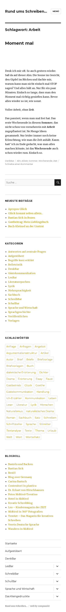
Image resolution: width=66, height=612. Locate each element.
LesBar (12, 277)
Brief (20, 359)
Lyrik (11, 286)
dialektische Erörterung (21, 372)
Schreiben (50, 417)
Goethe (40, 385)
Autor (10, 359)
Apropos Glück (17, 209)
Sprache (31, 424)
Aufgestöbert (16, 255)
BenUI (12, 472)
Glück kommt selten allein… (25, 213)
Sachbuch (14, 294)
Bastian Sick (15, 468)
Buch (30, 366)
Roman (10, 417)
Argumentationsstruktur (21, 353)
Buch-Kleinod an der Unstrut (26, 226)
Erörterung (25, 378)
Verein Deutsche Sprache (23, 524)
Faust (49, 378)
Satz (37, 417)
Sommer (33, 161)
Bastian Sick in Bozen (21, 217)
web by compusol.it (40, 606)
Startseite (11, 543)
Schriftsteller (14, 424)
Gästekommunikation (21, 273)
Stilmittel (45, 424)
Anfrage (11, 346)
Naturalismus (14, 411)
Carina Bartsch (17, 481)
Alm (19, 161)
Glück (28, 385)
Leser (9, 404)
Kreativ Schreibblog (20, 503)
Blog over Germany (20, 477)
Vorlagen (13, 320)
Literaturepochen (19, 281)
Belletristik (15, 264)
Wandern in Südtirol (20, 528)
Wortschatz (33, 437)
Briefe (30, 359)
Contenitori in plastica (22, 485)
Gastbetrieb (13, 385)
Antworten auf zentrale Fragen (27, 251)
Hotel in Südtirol (18, 498)
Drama (10, 378)
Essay (39, 378)
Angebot (40, 346)
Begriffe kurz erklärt (21, 260)
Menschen (46, 404)
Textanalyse (13, 430)
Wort (19, 437)
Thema (39, 430)
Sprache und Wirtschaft (22, 307)
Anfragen (25, 346)
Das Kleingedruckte (17, 596)
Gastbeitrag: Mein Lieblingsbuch (28, 221)
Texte (28, 430)
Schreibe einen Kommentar (19, 164)
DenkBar (9, 161)
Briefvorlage (44, 359)
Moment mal (19, 43)
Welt (9, 437)
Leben (52, 398)
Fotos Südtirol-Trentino (22, 494)
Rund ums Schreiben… (26, 11)
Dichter (44, 372)
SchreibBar (15, 299)
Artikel (45, 353)
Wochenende (45, 161)
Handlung (43, 391)
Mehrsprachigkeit (19, 290)
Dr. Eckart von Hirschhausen (26, 490)
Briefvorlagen (14, 366)
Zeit (55, 161)
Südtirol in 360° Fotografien (25, 511)
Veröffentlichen (18, 316)
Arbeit (25, 161)
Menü (56, 11)
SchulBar (13, 303)
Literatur (21, 404)
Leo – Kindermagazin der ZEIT (27, 507)
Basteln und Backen (20, 464)
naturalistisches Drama (40, 411)
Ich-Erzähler (14, 398)
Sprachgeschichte (19, 312)
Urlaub (51, 430)
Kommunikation (35, 398)
